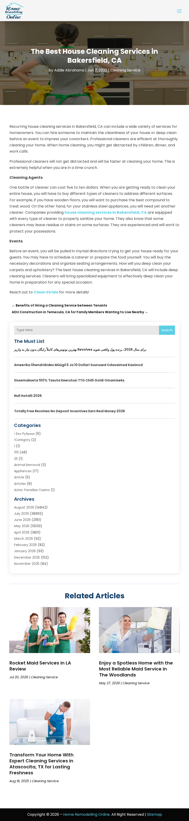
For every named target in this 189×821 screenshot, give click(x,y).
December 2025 (27, 557)
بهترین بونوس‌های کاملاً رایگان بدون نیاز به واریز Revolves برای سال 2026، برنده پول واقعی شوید (80, 349)
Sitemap (154, 814)
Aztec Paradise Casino (32, 490)
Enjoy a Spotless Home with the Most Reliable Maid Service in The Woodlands (136, 669)
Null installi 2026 (28, 395)
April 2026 (22, 532)
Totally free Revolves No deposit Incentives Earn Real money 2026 (69, 411)
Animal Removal (27, 465)
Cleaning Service (125, 70)
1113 (16, 452)
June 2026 (22, 519)
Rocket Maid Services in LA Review (40, 666)
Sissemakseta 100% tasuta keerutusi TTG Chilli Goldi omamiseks (69, 380)
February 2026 (25, 545)
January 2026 (25, 551)
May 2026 (22, 526)
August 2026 (24, 507)
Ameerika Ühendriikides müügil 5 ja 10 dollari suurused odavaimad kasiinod (78, 365)
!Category (22, 439)
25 (16, 458)
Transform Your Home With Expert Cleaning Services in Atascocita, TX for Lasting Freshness (41, 764)
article (19, 477)
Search (167, 330)
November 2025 (26, 563)
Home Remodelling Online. (86, 814)
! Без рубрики (24, 433)
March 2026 (23, 538)
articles (20, 483)
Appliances (23, 471)
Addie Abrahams (69, 70)
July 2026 (21, 513)
